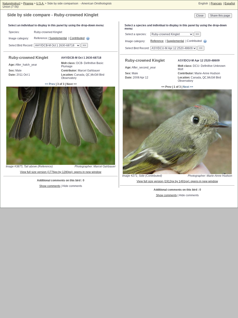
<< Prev (50, 84)
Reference (157, 41)
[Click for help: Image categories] (88, 38)
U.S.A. (40, 3)
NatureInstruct (11, 3)
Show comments (49, 186)
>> (84, 45)
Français (216, 3)
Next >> (188, 86)
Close (200, 15)
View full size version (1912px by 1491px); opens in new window (177, 181)
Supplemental (58, 38)
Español (230, 3)
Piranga (28, 3)
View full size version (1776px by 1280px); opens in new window (60, 172)
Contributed (77, 38)
